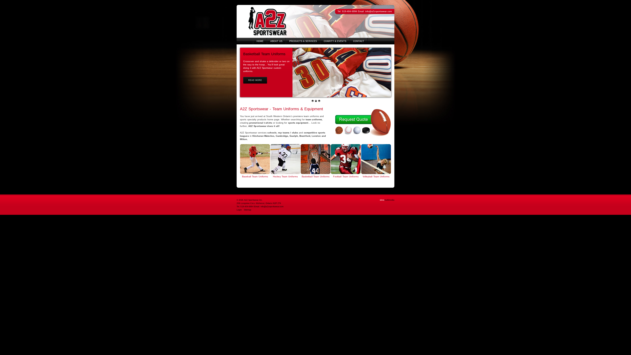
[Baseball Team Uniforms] (255, 173)
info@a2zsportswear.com (378, 11)
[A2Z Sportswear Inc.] (263, 35)
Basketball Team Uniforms (315, 176)
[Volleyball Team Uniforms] (376, 173)
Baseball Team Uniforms (255, 176)
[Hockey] (285, 173)
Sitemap (247, 210)
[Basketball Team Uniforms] (315, 173)
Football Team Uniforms (346, 176)
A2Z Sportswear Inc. (253, 200)
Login (239, 210)
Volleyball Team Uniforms (376, 176)
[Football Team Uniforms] (346, 173)
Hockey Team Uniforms (285, 176)
